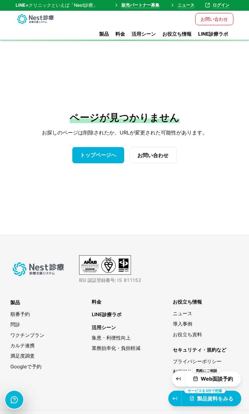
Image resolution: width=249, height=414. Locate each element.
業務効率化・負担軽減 (116, 348)
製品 (104, 34)
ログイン (221, 4)
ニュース (186, 4)
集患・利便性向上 (111, 338)
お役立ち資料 (187, 334)
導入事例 (182, 324)
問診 (15, 324)
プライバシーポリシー (197, 361)
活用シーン (144, 34)
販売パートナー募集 (141, 4)
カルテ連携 (22, 345)
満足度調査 (22, 356)
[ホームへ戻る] (39, 269)
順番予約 (20, 314)
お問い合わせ (214, 19)
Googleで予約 (26, 366)
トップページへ (98, 155)
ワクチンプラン (27, 335)
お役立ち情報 (177, 34)
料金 (120, 34)
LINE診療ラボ (213, 34)
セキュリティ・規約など (199, 350)
